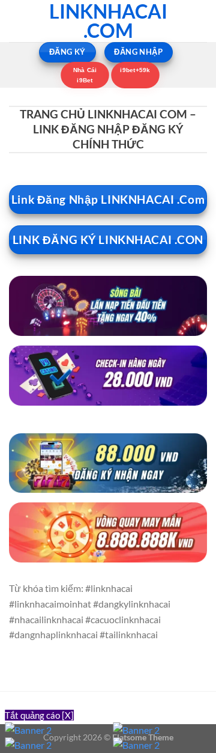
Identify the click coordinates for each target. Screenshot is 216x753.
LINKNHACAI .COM (108, 21)
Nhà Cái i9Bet (85, 74)
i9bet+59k (136, 69)
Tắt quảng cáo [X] (39, 715)
